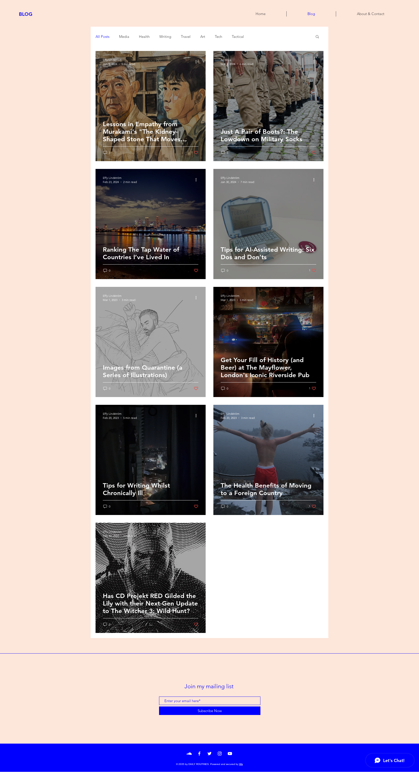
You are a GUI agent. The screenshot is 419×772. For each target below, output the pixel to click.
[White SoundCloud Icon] (189, 753)
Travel (186, 36)
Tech (218, 36)
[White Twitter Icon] (209, 753)
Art (202, 36)
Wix (241, 764)
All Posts (102, 36)
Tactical (238, 36)
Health (144, 36)
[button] (317, 37)
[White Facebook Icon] (199, 753)
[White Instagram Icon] (219, 753)
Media (124, 36)
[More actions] (198, 62)
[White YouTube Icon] (230, 753)
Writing (165, 36)
